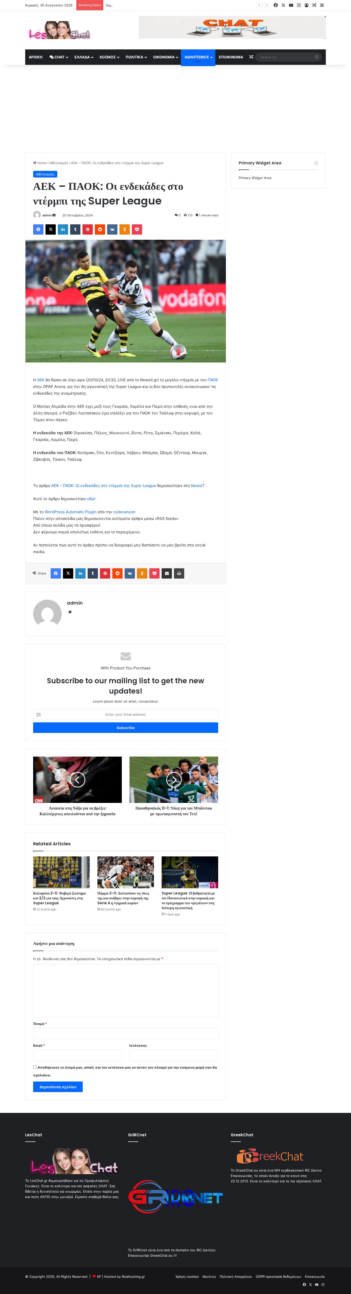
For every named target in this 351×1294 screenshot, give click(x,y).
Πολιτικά (134, 57)
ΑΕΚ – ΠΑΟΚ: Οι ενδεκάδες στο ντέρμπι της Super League (103, 485)
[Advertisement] (175, 109)
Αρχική (35, 57)
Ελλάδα (82, 57)
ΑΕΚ (40, 379)
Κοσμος (108, 57)
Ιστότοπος (138, 1045)
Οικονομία (163, 57)
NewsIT (198, 485)
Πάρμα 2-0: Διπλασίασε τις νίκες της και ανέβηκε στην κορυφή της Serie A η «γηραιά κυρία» (123, 898)
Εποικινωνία (231, 57)
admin (47, 215)
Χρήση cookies (187, 1276)
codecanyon (124, 511)
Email (39, 1045)
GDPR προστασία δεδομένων (278, 1276)
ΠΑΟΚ (213, 379)
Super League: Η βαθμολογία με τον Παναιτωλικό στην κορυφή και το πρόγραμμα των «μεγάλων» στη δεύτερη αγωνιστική (188, 900)
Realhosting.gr (133, 1276)
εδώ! (91, 498)
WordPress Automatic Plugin (71, 511)
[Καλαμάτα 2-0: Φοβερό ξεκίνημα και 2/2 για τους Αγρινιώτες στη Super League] (61, 872)
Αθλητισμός (196, 57)
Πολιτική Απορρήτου (236, 1276)
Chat (59, 57)
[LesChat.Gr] (58, 30)
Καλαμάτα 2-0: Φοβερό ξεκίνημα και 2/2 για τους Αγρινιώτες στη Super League (59, 898)
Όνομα (40, 1024)
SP (99, 1276)
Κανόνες (209, 1276)
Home (41, 163)
